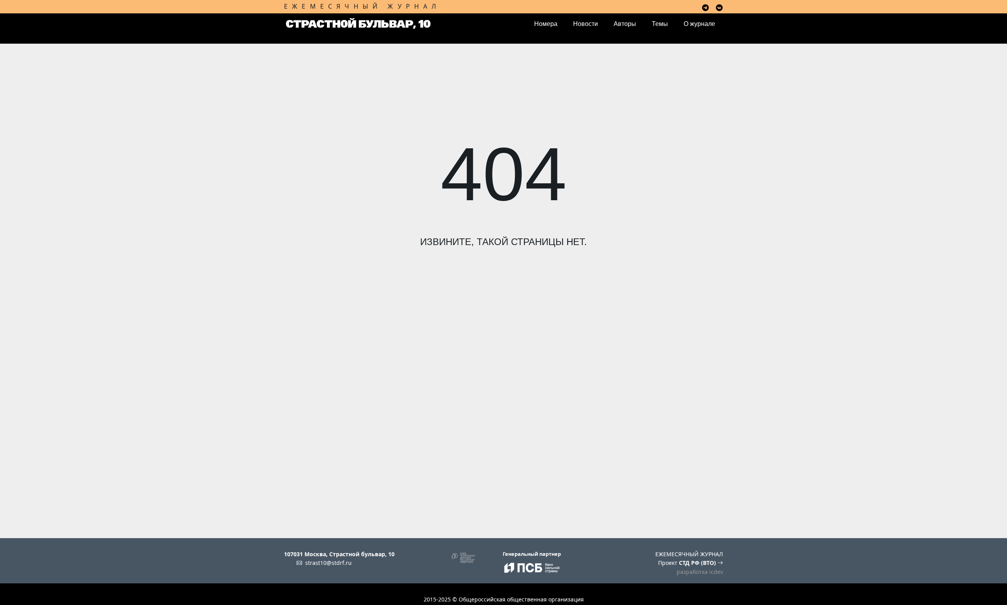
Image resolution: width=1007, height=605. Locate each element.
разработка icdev (700, 571)
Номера (545, 23)
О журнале (699, 23)
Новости (585, 23)
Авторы (625, 23)
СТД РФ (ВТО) (698, 562)
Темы (660, 23)
